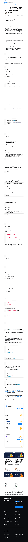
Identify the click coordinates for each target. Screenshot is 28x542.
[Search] (21, 0)
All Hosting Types (17, 511)
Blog (15, 531)
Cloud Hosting (16, 521)
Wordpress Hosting (17, 514)
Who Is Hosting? (17, 536)
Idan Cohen (10, 12)
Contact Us (5, 512)
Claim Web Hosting (6, 518)
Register (17, 501)
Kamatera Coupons (6, 531)
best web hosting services (18, 396)
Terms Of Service (6, 524)
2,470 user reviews (20, 437)
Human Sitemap (6, 514)
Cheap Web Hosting (17, 517)
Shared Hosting (16, 515)
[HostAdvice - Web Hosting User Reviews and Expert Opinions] (7, 0)
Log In (21, 501)
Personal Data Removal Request (8, 521)
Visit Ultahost (20, 408)
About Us (5, 511)
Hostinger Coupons (6, 534)
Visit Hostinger (20, 439)
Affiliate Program (6, 515)
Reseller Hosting (17, 524)
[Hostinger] (8, 437)
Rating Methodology (15, 4)
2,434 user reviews (20, 406)
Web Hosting (16, 512)
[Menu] (23, 0)
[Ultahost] (8, 406)
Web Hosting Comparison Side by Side (19, 535)
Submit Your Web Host (7, 517)
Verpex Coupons (6, 537)
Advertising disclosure (21, 4)
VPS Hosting (16, 518)
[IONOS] (8, 421)
